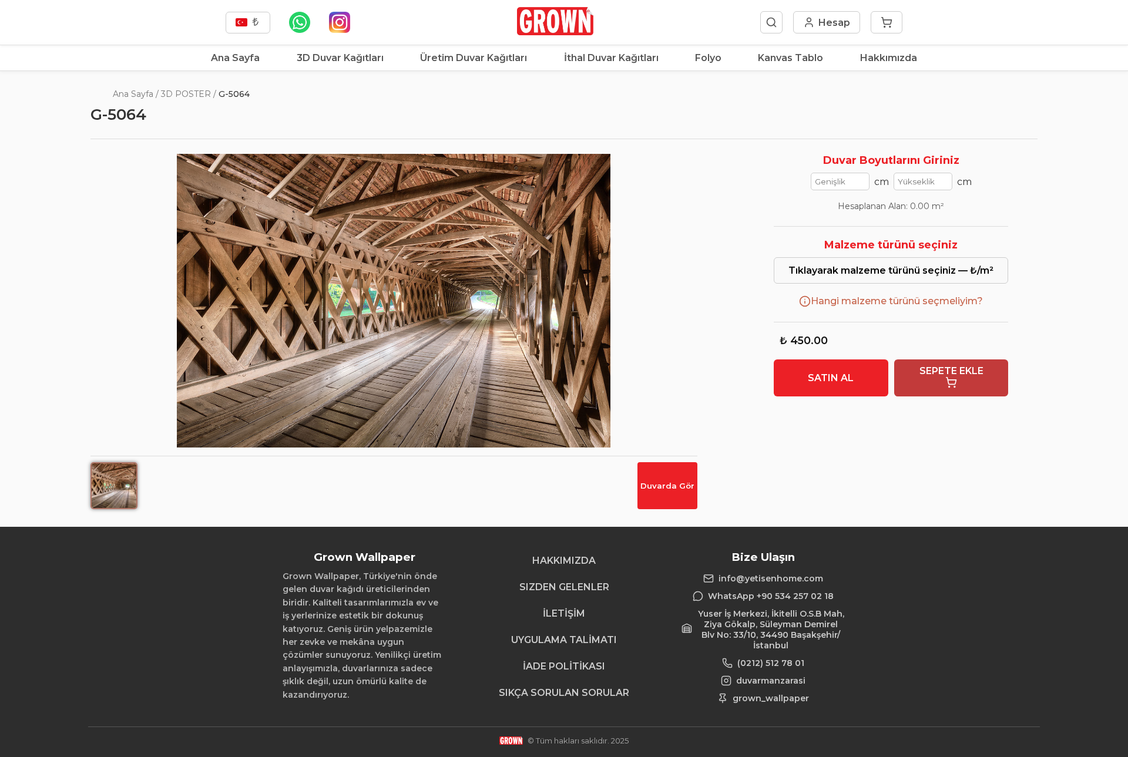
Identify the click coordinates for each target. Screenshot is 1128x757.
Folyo (708, 57)
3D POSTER (186, 94)
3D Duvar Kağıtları (340, 57)
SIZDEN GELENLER (564, 587)
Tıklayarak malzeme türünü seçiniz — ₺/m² (890, 270)
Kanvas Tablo (790, 57)
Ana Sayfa (235, 57)
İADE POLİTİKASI (564, 666)
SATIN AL (831, 377)
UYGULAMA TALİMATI (564, 639)
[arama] (771, 22)
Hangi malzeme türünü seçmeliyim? (897, 301)
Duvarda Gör (667, 485)
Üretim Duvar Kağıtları (473, 57)
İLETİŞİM (564, 613)
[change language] (248, 22)
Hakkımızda (888, 57)
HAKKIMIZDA (564, 560)
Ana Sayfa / (136, 94)
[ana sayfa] (555, 32)
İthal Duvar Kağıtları (611, 57)
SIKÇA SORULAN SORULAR (564, 692)
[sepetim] (886, 22)
